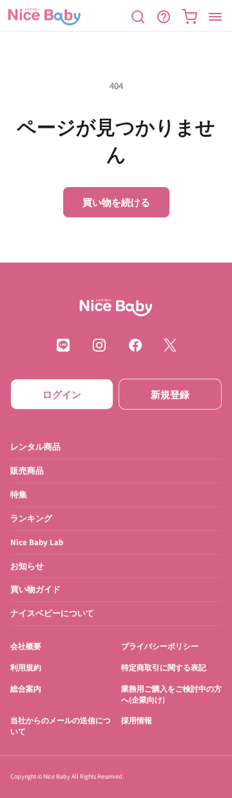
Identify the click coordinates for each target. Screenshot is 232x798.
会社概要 (25, 647)
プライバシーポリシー (159, 647)
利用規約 (25, 668)
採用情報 (136, 721)
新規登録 (170, 394)
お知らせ (27, 566)
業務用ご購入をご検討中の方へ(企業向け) (171, 694)
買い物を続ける (116, 202)
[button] (138, 17)
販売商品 (27, 470)
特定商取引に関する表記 (163, 668)
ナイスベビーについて (52, 613)
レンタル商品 (35, 446)
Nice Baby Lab (36, 542)
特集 (18, 494)
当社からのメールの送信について (60, 726)
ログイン (62, 394)
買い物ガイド (35, 589)
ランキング (31, 518)
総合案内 (25, 688)
